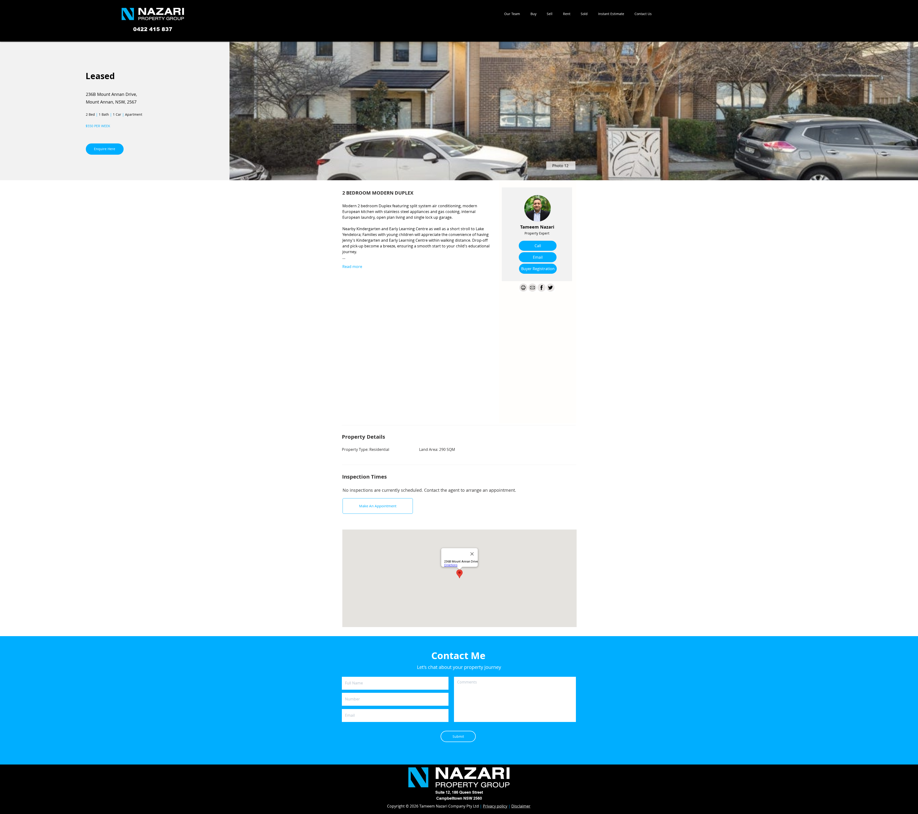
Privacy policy (495, 806)
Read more (352, 266)
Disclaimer (520, 806)
